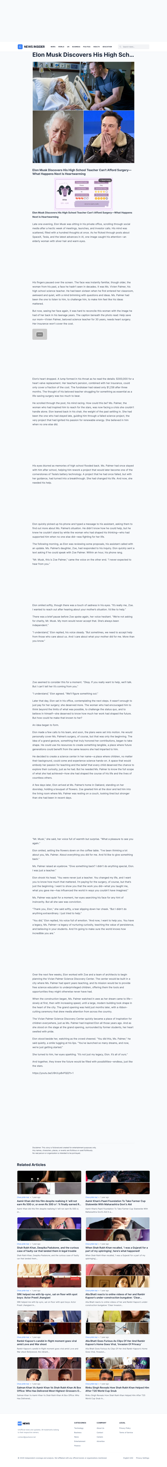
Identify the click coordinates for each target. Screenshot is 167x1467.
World (61, 47)
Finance (77, 1446)
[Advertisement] (83, 21)
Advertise (101, 1441)
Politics (86, 47)
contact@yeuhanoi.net (27, 1437)
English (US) (128, 1458)
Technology (79, 1428)
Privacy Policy (125, 1428)
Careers (100, 1437)
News (53, 47)
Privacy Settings (142, 1458)
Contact (100, 1432)
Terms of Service (126, 1432)
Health (96, 47)
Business (76, 47)
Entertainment (79, 1441)
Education (107, 47)
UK (68, 47)
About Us (100, 1428)
